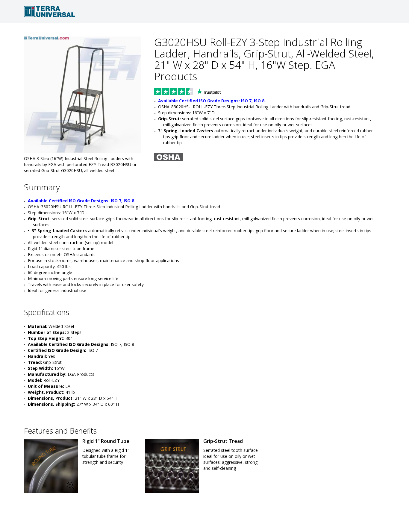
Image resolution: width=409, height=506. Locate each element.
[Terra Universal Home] (204, 11)
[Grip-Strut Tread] (172, 466)
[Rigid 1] (51, 466)
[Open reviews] (199, 92)
